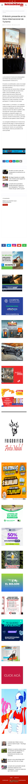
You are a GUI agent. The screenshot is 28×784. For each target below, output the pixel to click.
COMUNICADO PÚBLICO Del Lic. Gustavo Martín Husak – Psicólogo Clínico (17, 743)
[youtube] (19, 245)
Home (11, 777)
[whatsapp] (24, 245)
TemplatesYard (14, 780)
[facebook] (9, 1)
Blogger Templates (14, 781)
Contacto (16, 777)
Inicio (4, 11)
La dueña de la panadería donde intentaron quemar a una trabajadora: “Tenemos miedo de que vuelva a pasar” (17, 186)
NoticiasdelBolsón (7, 24)
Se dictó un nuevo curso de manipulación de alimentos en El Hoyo (17, 172)
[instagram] (15, 1)
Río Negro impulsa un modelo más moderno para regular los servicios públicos (17, 178)
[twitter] (12, 1)
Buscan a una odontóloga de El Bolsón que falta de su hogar (16, 760)
